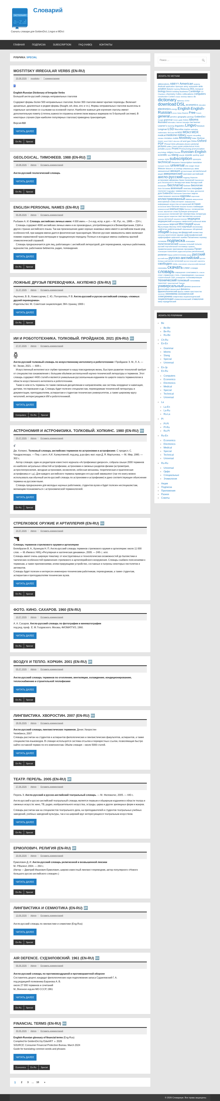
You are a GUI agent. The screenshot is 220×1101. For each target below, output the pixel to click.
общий (163, 232)
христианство (196, 291)
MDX (195, 132)
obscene (176, 141)
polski (180, 146)
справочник (168, 275)
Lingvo (190, 125)
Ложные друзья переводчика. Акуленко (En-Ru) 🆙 (64, 282)
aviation (162, 88)
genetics (173, 117)
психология (172, 251)
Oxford (201, 140)
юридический (169, 301)
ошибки (183, 237)
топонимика (195, 281)
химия (187, 291)
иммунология (198, 199)
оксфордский (185, 232)
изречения (195, 196)
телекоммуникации (194, 277)
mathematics (162, 132)
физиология (195, 286)
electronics (164, 108)
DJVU (187, 101)
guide (180, 120)
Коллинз (190, 207)
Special (29, 141)
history (185, 120)
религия (162, 254)
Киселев (175, 207)
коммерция (198, 207)
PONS (197, 146)
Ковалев (183, 207)
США (173, 277)
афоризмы (174, 180)
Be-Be (167, 328)
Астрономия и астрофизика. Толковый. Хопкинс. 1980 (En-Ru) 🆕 (78, 431)
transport (161, 166)
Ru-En (164, 435)
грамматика (181, 191)
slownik (181, 155)
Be (162, 323)
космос (160, 211)
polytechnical (188, 146)
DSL (181, 104)
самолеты (201, 261)
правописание (165, 249)
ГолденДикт (170, 191)
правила (191, 246)
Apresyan (179, 86)
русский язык (163, 258)
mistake (161, 138)
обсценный (197, 229)
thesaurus (175, 162)
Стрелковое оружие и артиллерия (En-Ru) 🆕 (58, 523)
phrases (180, 144)
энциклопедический (191, 297)
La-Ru (167, 410)
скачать (175, 267)
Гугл (188, 191)
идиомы (185, 195)
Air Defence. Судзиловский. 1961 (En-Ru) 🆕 (56, 958)
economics (192, 104)
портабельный (171, 246)
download (167, 104)
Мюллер (172, 227)
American (186, 83)
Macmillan (179, 129)
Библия (187, 186)
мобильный (196, 221)
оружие (180, 235)
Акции (164, 483)
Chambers (162, 94)
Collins (179, 94)
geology (190, 117)
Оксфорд (173, 232)
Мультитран (163, 227)
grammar (168, 120)
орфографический (193, 235)
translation (197, 162)
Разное (165, 494)
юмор (160, 302)
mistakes (168, 138)
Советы (165, 498)
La (162, 402)
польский (190, 244)
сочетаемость (192, 272)
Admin (34, 165)
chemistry (170, 94)
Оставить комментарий (51, 165)
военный (177, 188)
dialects (190, 97)
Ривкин (170, 255)
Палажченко (193, 237)
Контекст (188, 209)
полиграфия (190, 241)
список (201, 272)
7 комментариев (51, 78)
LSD (171, 129)
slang (174, 154)
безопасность (168, 182)
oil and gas (185, 141)
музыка (197, 224)
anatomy (197, 84)
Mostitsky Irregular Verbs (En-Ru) (49, 71)
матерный (168, 219)
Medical (168, 386)
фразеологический (167, 291)
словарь (166, 271)
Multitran (201, 138)
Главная (19, 44)
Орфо (167, 471)
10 (37, 1082)
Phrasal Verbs (170, 144)
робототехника (179, 255)
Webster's (169, 169)
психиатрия (162, 251)
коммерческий (163, 209)
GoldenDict (199, 117)
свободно (165, 263)
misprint (189, 135)
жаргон (195, 193)
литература (201, 214)
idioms (193, 119)
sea (169, 155)
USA (186, 166)
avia (200, 86)
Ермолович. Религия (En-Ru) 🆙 (44, 848)
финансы (185, 289)
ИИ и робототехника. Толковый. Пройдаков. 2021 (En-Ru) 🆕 (73, 338)
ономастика (198, 232)
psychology (162, 152)
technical (164, 162)
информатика (190, 202)
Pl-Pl (166, 423)
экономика (171, 293)
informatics (172, 122)
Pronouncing (185, 149)
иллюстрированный (171, 198)
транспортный (172, 283)
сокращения (180, 272)
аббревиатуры (188, 169)
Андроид (186, 177)
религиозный (198, 251)
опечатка (161, 235)
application (170, 86)
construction (163, 97)
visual (197, 166)
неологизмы (197, 227)
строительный (164, 277)
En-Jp (164, 367)
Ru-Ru (164, 463)
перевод (203, 237)
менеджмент (177, 221)
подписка (176, 240)
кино (169, 207)
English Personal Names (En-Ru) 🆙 (49, 207)
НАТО (179, 227)
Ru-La (167, 414)
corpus (177, 97)
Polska (174, 146)
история (196, 204)
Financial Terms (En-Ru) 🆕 (40, 1023)
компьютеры (177, 208)
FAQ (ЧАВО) (85, 44)
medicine (171, 135)
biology (162, 91)
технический (167, 280)
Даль (192, 191)
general (164, 116)
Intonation (185, 122)
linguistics (180, 125)
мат (180, 216)
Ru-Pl (167, 431)
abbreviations (163, 84)
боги (160, 188)
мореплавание (163, 224)
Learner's (162, 125)
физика (187, 286)
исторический (185, 204)
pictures (162, 146)
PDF (161, 143)
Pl (162, 419)
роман (189, 255)
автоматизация (186, 171)
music (160, 141)
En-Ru (19, 141)
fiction (179, 113)
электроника (165, 296)
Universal (169, 362)
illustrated (162, 122)
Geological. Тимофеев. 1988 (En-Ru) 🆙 (52, 157)
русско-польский (190, 261)
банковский (189, 180)
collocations (187, 94)
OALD (170, 141)
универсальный (171, 286)
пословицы (183, 246)
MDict (187, 132)
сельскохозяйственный (196, 264)
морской (174, 224)
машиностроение (180, 219)
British (169, 92)
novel (166, 141)
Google (160, 120)
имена (189, 199)
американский (173, 173)
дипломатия (199, 191)
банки (181, 180)
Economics (21, 1067)
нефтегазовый (175, 229)
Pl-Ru (167, 427)
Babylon (170, 89)
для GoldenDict (165, 193)
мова (204, 221)
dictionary (167, 99)
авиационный (164, 171)
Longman (162, 129)
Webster (161, 169)
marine (187, 129)
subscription (181, 158)
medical (162, 135)
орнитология (170, 235)
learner (197, 122)
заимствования (164, 196)
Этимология (170, 478)
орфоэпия (175, 237)
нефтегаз (162, 229)
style (167, 159)
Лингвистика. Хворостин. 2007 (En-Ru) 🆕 (54, 716)
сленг (186, 267)
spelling (196, 155)
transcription (186, 162)
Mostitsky (185, 137)
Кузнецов (183, 212)
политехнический (168, 244)
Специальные (171, 475)
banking (177, 89)
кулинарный (193, 211)
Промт (198, 248)
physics (188, 144)
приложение (178, 249)
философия (164, 289)
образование (187, 229)
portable (161, 149)
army (186, 86)
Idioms (167, 352)
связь (175, 264)
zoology (179, 169)
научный (187, 226)
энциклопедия (166, 299)
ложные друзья (163, 216)
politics (169, 146)
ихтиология (162, 207)
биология (196, 185)
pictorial (195, 144)
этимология (197, 299)
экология (161, 294)
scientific (162, 155)
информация (163, 204)
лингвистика (189, 214)
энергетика (178, 296)
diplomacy (180, 101)
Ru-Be (167, 335)
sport (202, 155)
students (161, 159)
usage (191, 166)
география (197, 188)
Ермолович (186, 193)
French (198, 113)
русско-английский (184, 258)
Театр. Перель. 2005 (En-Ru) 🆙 (42, 779)
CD (202, 91)
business (184, 91)
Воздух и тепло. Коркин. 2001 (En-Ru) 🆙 (52, 662)
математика (188, 216)
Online (194, 141)
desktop (184, 97)
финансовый (175, 289)
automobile (193, 86)
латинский (174, 214)
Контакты (105, 44)
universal (177, 165)
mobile (175, 138)
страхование (199, 275)
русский (198, 254)
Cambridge (194, 91)
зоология (176, 196)
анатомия (187, 174)
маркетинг (174, 216)
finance (185, 113)
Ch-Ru (164, 340)
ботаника (166, 188)
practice (168, 149)
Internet (179, 122)
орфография (164, 237)
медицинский (165, 221)
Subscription (62, 44)
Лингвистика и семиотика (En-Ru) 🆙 (50, 908)
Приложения (168, 490)
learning (171, 126)
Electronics (169, 383)
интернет (180, 202)
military (181, 135)
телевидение (180, 277)
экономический (186, 294)
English (184, 108)
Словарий (48, 10)
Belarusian (185, 89)
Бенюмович (162, 186)
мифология (187, 221)
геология (162, 191)
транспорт (162, 283)
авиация (175, 171)
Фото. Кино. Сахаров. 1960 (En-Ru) (47, 610)
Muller (194, 138)
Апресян (194, 177)
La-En (167, 407)
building (175, 91)
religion (170, 152)
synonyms (197, 159)
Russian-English (193, 152)
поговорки (162, 241)
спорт (160, 275)
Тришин (182, 283)
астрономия (163, 180)
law (191, 122)
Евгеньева (178, 193)
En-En (164, 343)
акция (160, 174)
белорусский (196, 182)
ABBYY (174, 83)
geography (182, 117)
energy (174, 109)
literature (200, 126)
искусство (174, 204)
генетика (187, 188)
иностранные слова (167, 201)
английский (197, 174)
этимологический (182, 299)
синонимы (162, 268)
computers (200, 93)
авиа (197, 168)
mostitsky (35, 78)
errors (174, 113)
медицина (194, 218)
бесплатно (175, 185)
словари (194, 268)
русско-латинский (175, 261)
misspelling (197, 135)
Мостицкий (186, 223)
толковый (183, 280)
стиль (177, 275)
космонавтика (198, 209)
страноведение (187, 275)
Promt (175, 148)
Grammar (168, 348)
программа (189, 249)
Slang (167, 355)
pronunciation (198, 149)
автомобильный (199, 171)
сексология (182, 264)
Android (161, 86)
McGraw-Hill (172, 132)
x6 (174, 169)
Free (192, 112)
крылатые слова (171, 211)
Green (175, 120)
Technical (169, 393)
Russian (177, 152)
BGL (192, 89)
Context (171, 97)
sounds (188, 155)
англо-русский (170, 177)
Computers (21, 415)
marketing (194, 129)
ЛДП (181, 214)
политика (182, 244)
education (202, 105)
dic (195, 97)
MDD (179, 132)
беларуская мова (182, 182)
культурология (163, 214)
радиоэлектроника (185, 251)
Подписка (39, 44)
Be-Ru (167, 331)
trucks (167, 166)
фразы (180, 291)
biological (199, 89)
